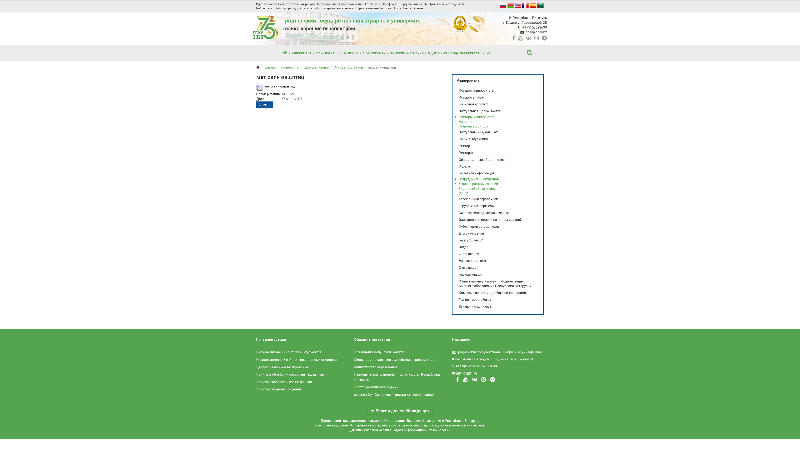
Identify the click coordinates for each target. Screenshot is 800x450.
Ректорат (466, 153)
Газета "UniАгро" (471, 240)
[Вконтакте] (474, 379)
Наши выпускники (473, 139)
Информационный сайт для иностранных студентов (296, 360)
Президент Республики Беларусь (380, 352)
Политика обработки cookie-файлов (284, 382)
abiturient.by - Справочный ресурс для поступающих (394, 395)
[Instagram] (483, 379)
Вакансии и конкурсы (475, 307)
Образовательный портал (373, 8)
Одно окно (437, 53)
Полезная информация (476, 173)
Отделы (465, 166)
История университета (476, 90)
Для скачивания (316, 67)
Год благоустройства (475, 300)
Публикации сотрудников (446, 4)
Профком (456, 53)
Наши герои (468, 122)
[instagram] (536, 38)
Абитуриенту (374, 53)
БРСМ (470, 53)
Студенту (349, 53)
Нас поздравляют (472, 261)
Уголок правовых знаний (478, 184)
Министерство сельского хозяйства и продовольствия (396, 360)
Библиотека (264, 8)
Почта (397, 8)
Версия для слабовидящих (402, 410)
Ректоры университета (477, 117)
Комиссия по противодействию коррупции (492, 293)
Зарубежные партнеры (477, 206)
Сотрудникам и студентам (479, 179)
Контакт (419, 8)
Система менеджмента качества (339, 4)
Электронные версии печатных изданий (490, 220)
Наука (418, 53)
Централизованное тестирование (282, 367)
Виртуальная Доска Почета (480, 111)
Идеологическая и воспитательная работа (285, 4)
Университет (299, 53)
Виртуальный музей (413, 4)
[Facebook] (457, 379)
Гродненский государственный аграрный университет (352, 21)
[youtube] (520, 38)
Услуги (482, 53)
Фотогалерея (469, 254)
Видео (464, 247)
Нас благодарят (470, 274)
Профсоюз (390, 4)
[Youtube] (465, 379)
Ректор (464, 146)
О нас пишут (468, 268)
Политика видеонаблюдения (278, 389)
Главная (270, 67)
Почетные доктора (473, 126)
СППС (463, 193)
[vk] (528, 38)
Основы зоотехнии (348, 67)
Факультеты (326, 53)
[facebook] (513, 38)
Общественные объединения (482, 160)
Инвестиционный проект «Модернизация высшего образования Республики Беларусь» (495, 283)
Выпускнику (401, 53)
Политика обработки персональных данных (290, 374)
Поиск (407, 8)
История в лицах (472, 97)
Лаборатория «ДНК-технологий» (297, 8)
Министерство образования (375, 367)
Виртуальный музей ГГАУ (478, 132)
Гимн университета (473, 104)
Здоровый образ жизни (477, 189)
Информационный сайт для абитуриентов (288, 352)
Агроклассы (373, 4)
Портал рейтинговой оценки (376, 387)
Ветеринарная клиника (337, 8)
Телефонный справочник (478, 199)
